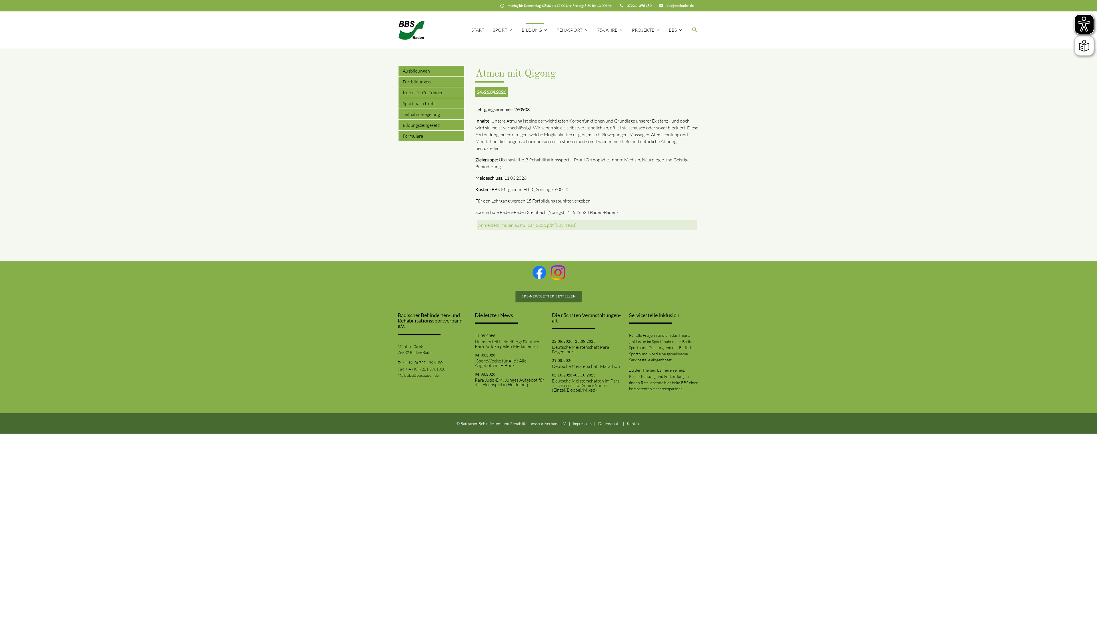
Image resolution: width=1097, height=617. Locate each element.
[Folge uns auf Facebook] (539, 272)
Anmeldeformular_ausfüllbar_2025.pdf (527, 225)
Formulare (413, 136)
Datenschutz (609, 423)
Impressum (582, 423)
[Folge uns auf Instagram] (558, 272)
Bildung (532, 30)
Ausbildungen (416, 71)
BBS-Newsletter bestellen (548, 296)
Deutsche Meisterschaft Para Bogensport (580, 349)
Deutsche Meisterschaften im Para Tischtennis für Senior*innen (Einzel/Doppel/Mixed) (586, 385)
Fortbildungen (417, 82)
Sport (500, 30)
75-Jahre (607, 30)
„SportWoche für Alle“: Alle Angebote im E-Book (501, 363)
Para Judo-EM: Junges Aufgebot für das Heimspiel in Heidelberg (509, 382)
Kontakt (634, 423)
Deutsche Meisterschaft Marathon (586, 366)
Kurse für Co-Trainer (423, 92)
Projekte (643, 30)
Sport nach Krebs (420, 103)
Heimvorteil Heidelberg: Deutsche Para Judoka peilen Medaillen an (508, 343)
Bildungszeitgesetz (421, 125)
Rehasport (569, 30)
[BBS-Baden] (412, 30)
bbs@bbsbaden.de (423, 375)
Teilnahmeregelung (421, 114)
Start (477, 30)
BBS (673, 30)
